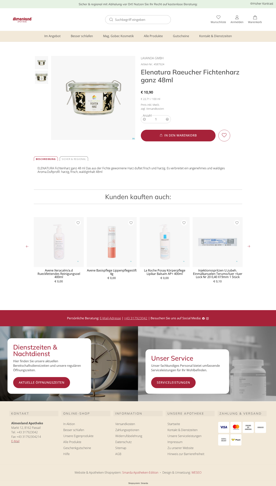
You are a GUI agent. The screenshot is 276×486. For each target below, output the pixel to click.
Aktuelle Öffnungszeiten (41, 382)
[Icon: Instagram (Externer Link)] (207, 318)
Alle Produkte (153, 36)
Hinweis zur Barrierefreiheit (185, 454)
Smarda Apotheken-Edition (140, 472)
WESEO (196, 472)
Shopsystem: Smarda (138, 483)
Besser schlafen (82, 36)
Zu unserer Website (180, 448)
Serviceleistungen (173, 382)
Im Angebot (52, 36)
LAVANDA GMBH (152, 58)
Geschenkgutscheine (77, 448)
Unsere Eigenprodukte (78, 436)
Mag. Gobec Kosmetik (118, 36)
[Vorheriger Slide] (27, 246)
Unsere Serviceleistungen (184, 436)
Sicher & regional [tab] (74, 159)
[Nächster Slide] (249, 246)
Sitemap (120, 448)
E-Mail (15, 441)
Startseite (173, 424)
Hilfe (66, 454)
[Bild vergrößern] (93, 98)
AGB (118, 454)
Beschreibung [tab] (46, 159)
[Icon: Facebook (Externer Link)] (203, 318)
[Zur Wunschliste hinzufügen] (224, 135)
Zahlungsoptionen (127, 430)
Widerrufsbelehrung (128, 436)
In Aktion (69, 424)
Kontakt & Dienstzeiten (215, 36)
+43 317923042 (135, 318)
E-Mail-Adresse (110, 318)
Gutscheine (181, 36)
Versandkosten (125, 424)
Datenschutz (123, 442)
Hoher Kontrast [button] (263, 4)
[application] (178, 135)
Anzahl (147, 115)
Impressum (174, 442)
